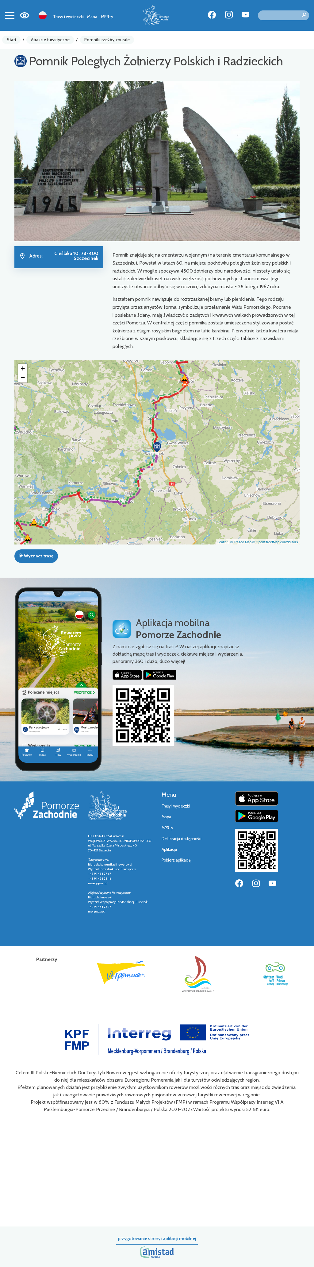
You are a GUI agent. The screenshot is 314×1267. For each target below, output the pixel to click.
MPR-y (107, 16)
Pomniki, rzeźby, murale (107, 39)
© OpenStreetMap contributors (275, 541)
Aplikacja (169, 849)
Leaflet (222, 541)
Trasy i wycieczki (68, 16)
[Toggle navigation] (10, 15)
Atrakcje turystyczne (50, 39)
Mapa (92, 16)
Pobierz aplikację (176, 860)
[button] (157, 447)
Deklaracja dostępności (181, 838)
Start (11, 39)
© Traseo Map (240, 541)
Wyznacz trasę (38, 556)
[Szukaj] (304, 15)
